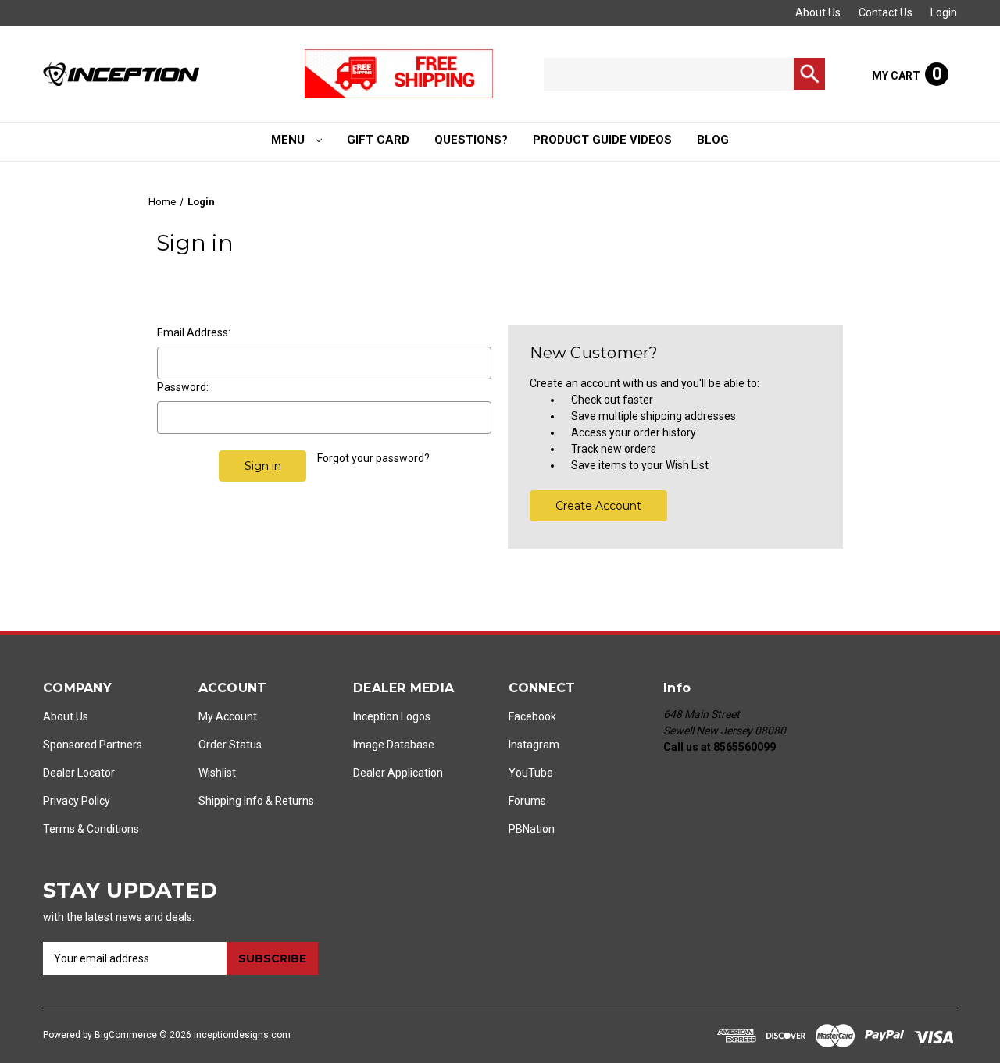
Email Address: (193, 332)
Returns (294, 801)
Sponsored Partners (92, 744)
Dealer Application (398, 772)
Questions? (471, 140)
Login (943, 12)
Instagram (534, 744)
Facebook (532, 716)
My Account (227, 716)
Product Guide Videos (602, 140)
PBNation (532, 829)
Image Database (393, 744)
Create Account (598, 506)
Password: (183, 387)
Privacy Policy (76, 801)
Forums (527, 801)
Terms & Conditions (91, 829)
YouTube (531, 772)
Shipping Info (230, 801)
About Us (818, 12)
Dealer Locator (79, 772)
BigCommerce (126, 1034)
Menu (289, 140)
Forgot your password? (373, 458)
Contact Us (885, 12)
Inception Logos (391, 716)
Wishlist (217, 772)
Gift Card (378, 140)
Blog (713, 140)
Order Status (230, 744)
